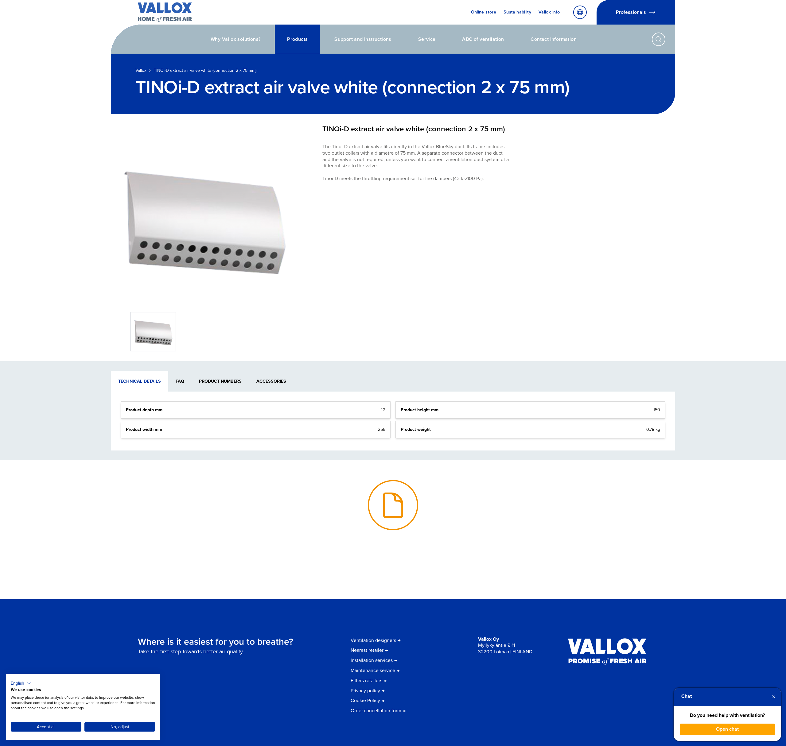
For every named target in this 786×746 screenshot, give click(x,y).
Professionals (631, 12)
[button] (21, 683)
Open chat (727, 728)
